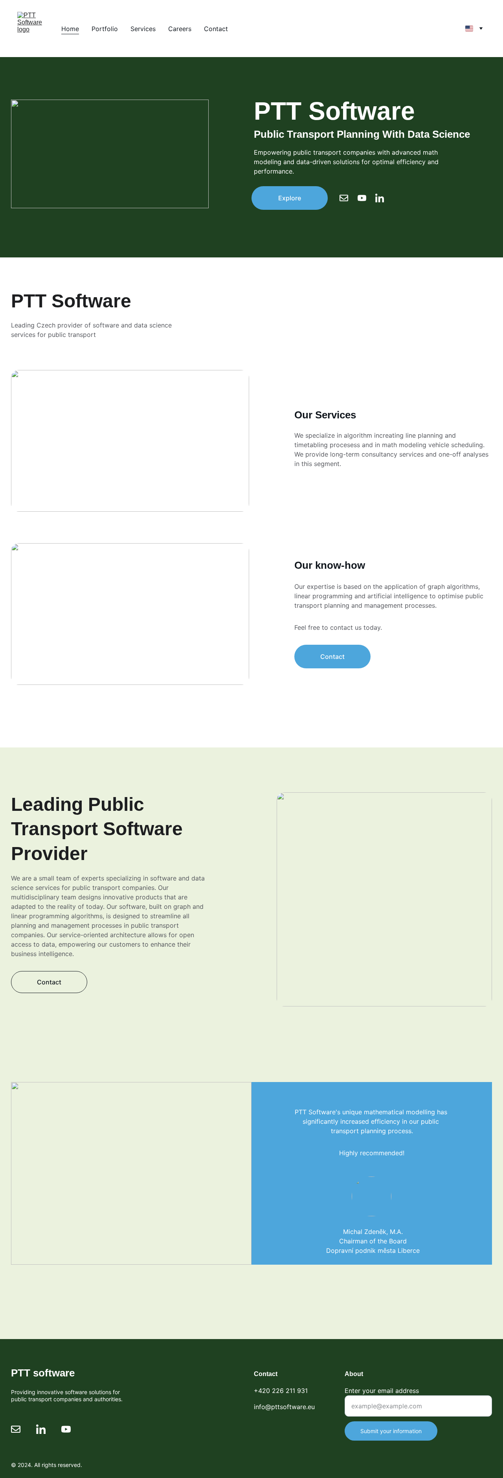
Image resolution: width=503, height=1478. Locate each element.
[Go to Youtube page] (366, 198)
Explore (289, 198)
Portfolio (105, 29)
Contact (216, 29)
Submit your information (391, 1431)
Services (143, 29)
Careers (179, 29)
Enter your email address (382, 1391)
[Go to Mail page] (348, 198)
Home (70, 29)
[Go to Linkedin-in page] (379, 198)
